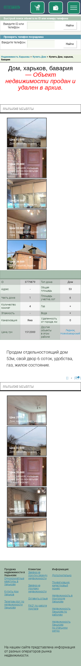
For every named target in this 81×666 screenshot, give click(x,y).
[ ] (67, 378)
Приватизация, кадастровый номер (61, 585)
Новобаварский (70, 333)
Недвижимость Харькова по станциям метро (61, 626)
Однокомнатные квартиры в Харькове (14, 581)
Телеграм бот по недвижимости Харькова (14, 604)
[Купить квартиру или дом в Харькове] (37, 8)
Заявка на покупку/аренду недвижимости (38, 575)
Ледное (70, 330)
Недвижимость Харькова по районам (61, 611)
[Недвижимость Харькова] (12, 7)
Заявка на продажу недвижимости (37, 588)
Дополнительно (61, 575)
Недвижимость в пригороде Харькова (62, 598)
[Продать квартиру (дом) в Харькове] (56, 8)
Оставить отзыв (38, 598)
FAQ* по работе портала (37, 607)
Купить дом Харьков (11, 593)
